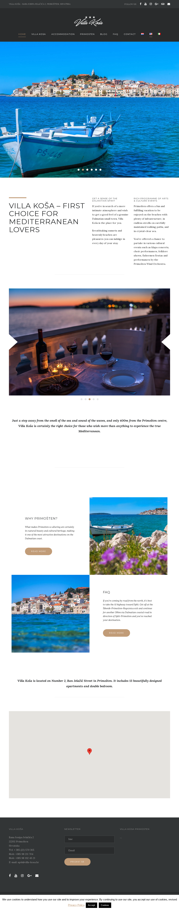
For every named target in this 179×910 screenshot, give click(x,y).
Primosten (87, 34)
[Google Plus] (156, 4)
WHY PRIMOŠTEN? (41, 518)
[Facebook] (141, 4)
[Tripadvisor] (163, 4)
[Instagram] (150, 4)
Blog (103, 34)
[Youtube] (145, 4)
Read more (38, 551)
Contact (130, 34)
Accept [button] (91, 905)
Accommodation (63, 34)
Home (22, 34)
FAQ (115, 34)
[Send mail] (168, 4)
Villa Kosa (38, 34)
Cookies (105, 905)
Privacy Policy (76, 905)
